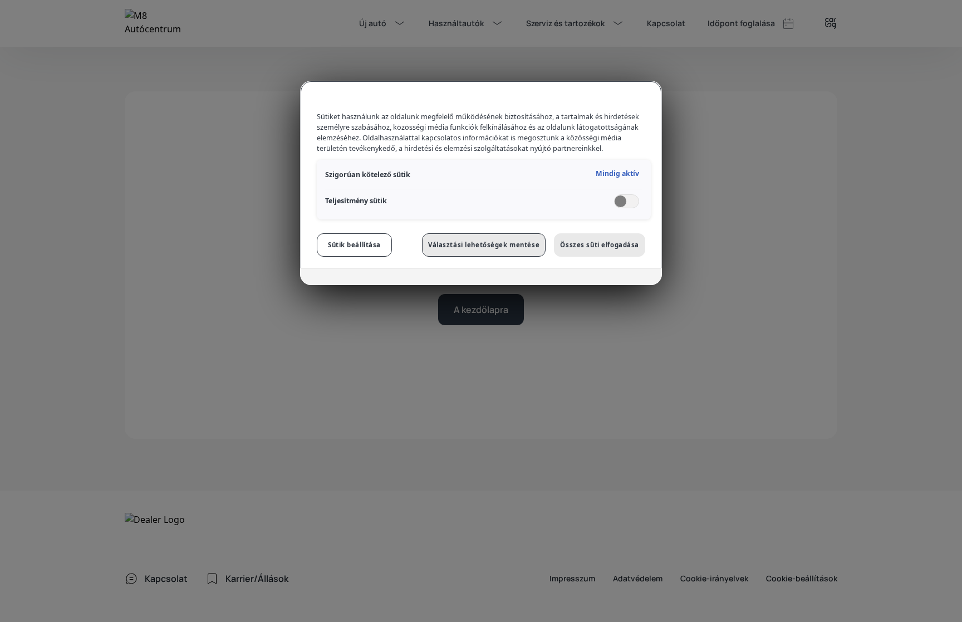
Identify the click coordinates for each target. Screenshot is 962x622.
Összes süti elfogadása (599, 245)
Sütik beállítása (354, 245)
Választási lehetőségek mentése (483, 245)
